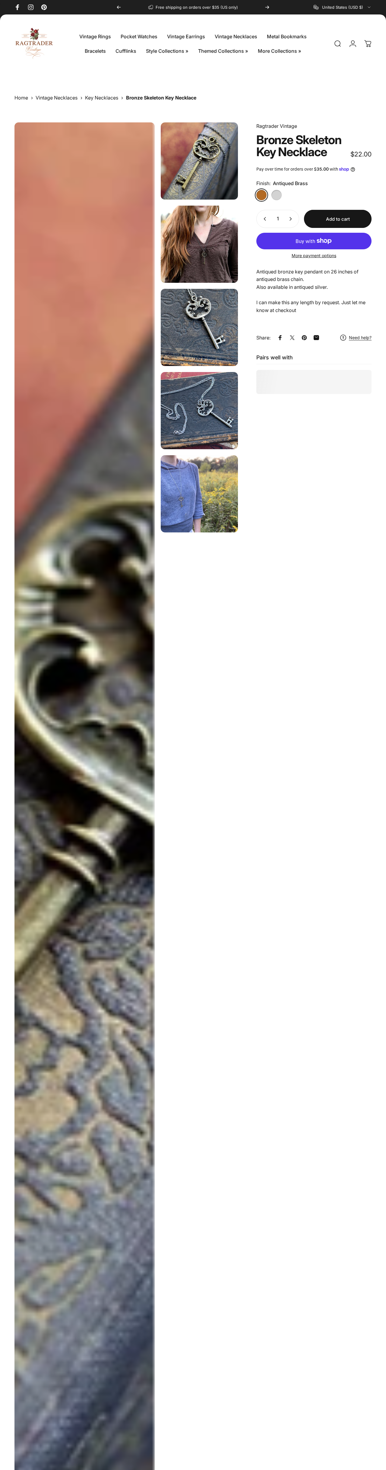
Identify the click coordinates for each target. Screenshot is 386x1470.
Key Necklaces (101, 98)
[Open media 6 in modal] (199, 493)
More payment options (314, 255)
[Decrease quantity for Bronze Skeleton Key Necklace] (264, 219)
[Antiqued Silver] (276, 195)
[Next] (267, 7)
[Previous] (118, 7)
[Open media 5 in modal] (199, 410)
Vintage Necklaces (57, 98)
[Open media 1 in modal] (199, 161)
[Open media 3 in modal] (199, 327)
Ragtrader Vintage (276, 126)
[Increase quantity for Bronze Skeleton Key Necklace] (292, 219)
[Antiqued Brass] (261, 195)
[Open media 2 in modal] (199, 244)
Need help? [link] (360, 337)
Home (21, 98)
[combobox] (343, 7)
